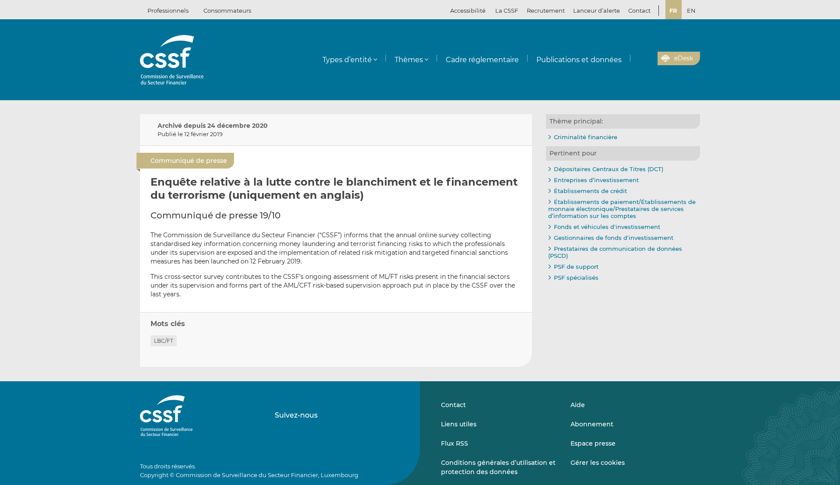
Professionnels (168, 10)
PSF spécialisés (576, 277)
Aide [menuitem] (577, 405)
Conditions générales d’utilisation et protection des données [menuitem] (498, 467)
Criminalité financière (585, 137)
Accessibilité (468, 10)
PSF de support (576, 266)
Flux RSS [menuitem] (454, 443)
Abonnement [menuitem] (591, 424)
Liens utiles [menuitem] (458, 424)
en (691, 10)
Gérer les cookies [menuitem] (597, 463)
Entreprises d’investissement (596, 179)
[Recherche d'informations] (637, 58)
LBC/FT (163, 340)
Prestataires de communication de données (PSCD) (615, 252)
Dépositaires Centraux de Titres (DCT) (608, 168)
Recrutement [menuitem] (546, 10)
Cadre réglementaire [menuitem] (482, 60)
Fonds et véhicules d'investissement (607, 226)
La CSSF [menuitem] (506, 10)
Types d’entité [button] (347, 60)
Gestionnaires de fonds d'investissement (613, 237)
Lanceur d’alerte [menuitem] (596, 10)
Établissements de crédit (590, 190)
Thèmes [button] (409, 60)
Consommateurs (227, 10)
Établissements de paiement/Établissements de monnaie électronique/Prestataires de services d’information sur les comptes (622, 208)
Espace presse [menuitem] (593, 443)
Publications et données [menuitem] (579, 60)
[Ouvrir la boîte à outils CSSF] (647, 58)
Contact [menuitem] (639, 10)
